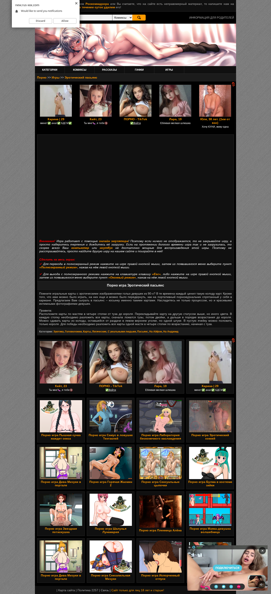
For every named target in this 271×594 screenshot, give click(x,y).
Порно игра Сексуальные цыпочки (160, 483)
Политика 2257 (87, 590)
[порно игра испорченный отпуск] (160, 571)
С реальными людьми (122, 331)
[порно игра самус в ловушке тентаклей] (111, 431)
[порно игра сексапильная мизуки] (111, 571)
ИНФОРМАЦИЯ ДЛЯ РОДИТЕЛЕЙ (211, 17)
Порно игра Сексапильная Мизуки (110, 577)
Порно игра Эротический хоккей (210, 436)
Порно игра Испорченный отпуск (160, 577)
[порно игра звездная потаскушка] (61, 524)
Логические (99, 331)
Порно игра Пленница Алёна (160, 530)
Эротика (58, 331)
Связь (105, 590)
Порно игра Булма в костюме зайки (210, 483)
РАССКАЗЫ (109, 69)
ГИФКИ (139, 69)
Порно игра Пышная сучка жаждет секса (61, 436)
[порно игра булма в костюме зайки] (210, 478)
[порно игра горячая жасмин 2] (111, 478)
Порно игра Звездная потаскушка (61, 530)
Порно (42, 77)
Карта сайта (66, 590)
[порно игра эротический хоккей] (210, 431)
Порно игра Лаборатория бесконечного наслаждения (160, 436)
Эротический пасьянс (81, 77)
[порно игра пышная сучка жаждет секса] (61, 431)
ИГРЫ (169, 69)
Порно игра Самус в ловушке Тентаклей (111, 436)
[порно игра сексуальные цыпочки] (160, 478)
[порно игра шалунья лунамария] (111, 524)
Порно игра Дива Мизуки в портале (61, 483)
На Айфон (155, 331)
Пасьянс (142, 331)
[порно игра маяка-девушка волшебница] (210, 524)
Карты (87, 331)
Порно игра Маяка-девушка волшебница (210, 530)
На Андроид (170, 331)
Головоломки (73, 331)
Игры (55, 77)
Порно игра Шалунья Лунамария (110, 530)
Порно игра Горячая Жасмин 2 (110, 483)
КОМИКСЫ (79, 69)
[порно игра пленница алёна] (160, 526)
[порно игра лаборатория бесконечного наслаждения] (160, 431)
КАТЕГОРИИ (49, 69)
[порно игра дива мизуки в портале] (61, 478)
